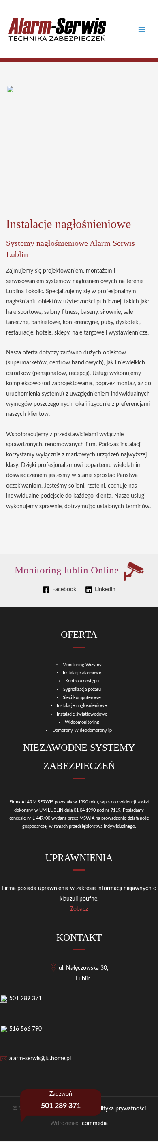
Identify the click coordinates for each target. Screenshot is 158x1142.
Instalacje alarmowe (82, 673)
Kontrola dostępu (82, 681)
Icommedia (94, 1123)
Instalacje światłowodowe (82, 714)
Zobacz (79, 909)
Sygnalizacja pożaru (82, 689)
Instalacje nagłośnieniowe (82, 705)
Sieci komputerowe (82, 697)
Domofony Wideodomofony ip (82, 730)
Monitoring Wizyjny (82, 665)
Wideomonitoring (82, 722)
